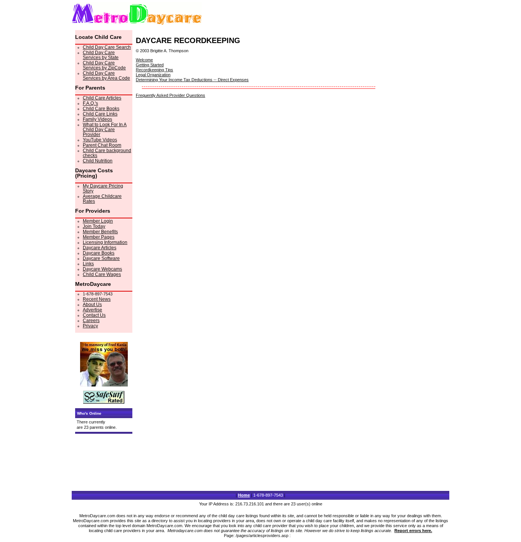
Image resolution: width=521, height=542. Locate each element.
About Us (92, 304)
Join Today (94, 226)
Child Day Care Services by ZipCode (104, 65)
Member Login (98, 221)
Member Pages (98, 237)
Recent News (97, 299)
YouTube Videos (100, 140)
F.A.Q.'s (90, 103)
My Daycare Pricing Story (103, 188)
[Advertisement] (200, 157)
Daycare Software (101, 258)
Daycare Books (98, 253)
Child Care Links (100, 114)
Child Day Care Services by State (101, 55)
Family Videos (97, 119)
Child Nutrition (98, 161)
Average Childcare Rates (102, 199)
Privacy (90, 326)
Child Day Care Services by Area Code (106, 76)
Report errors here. (413, 530)
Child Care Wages (102, 274)
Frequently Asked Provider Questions (170, 95)
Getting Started (150, 65)
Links (88, 263)
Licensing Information (105, 242)
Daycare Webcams (102, 269)
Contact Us (94, 315)
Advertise (92, 310)
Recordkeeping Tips (154, 69)
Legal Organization (153, 74)
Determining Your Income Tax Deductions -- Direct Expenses (192, 79)
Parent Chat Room (102, 145)
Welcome (144, 60)
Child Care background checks (107, 153)
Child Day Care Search (107, 47)
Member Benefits (100, 231)
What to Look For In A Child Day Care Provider (105, 129)
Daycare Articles (99, 247)
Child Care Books (101, 108)
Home (244, 495)
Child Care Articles (102, 98)
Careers (91, 320)
